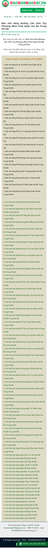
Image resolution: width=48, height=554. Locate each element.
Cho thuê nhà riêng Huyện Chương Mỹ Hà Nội (22, 495)
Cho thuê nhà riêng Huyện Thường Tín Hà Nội (22, 492)
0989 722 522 (33, 528)
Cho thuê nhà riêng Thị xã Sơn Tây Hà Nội (21, 485)
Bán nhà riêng (29, 17)
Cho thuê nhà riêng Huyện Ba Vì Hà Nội (20, 502)
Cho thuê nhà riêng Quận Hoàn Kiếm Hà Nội (21, 478)
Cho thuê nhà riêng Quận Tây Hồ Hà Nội (20, 518)
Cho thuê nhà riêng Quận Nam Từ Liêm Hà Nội (22, 455)
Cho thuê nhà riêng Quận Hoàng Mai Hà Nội (21, 505)
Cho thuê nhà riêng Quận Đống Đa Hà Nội (20, 458)
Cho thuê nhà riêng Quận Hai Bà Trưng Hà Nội (22, 488)
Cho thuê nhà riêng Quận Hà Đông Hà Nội (20, 512)
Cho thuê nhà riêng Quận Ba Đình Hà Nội (20, 468)
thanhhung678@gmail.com (15, 528)
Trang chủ (7, 17)
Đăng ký (39, 10)
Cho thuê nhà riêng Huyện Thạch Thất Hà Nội (22, 482)
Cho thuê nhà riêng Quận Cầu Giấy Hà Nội (21, 462)
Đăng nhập (27, 10)
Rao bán (18, 17)
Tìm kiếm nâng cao (11, 34)
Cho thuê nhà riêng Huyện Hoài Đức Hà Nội (21, 475)
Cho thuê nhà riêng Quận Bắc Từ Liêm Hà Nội (22, 472)
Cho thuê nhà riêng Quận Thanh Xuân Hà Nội (22, 508)
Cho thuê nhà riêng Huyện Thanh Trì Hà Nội (21, 465)
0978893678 (17, 531)
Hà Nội (40, 17)
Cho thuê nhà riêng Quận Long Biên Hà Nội (21, 515)
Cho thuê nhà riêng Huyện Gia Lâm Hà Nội (21, 498)
